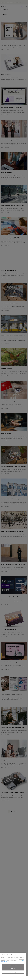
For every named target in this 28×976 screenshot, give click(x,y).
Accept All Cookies (13, 965)
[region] (13, 964)
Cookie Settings (12, 972)
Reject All (13, 968)
